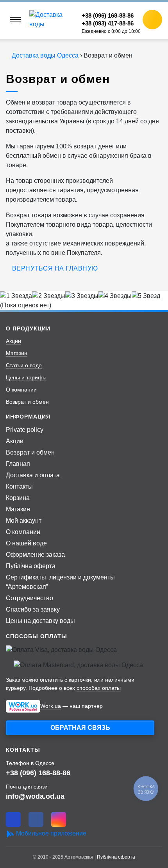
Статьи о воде (24, 365)
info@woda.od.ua (35, 796)
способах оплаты (99, 688)
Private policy (24, 429)
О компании (21, 389)
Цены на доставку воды (40, 620)
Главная (18, 463)
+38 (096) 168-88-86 (38, 772)
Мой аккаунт (23, 520)
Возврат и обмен (27, 402)
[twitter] (13, 819)
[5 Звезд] (146, 296)
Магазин (16, 353)
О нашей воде (26, 543)
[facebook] (36, 819)
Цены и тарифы (26, 377)
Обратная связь (80, 727)
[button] (152, 19)
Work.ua (50, 706)
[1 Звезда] (16, 296)
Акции (13, 341)
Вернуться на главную (55, 268)
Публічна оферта (30, 566)
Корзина (18, 497)
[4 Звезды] (115, 296)
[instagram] (58, 819)
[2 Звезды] (48, 296)
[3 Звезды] (81, 296)
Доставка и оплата (33, 475)
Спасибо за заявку (33, 609)
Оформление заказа (35, 554)
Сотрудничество (29, 598)
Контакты (19, 486)
